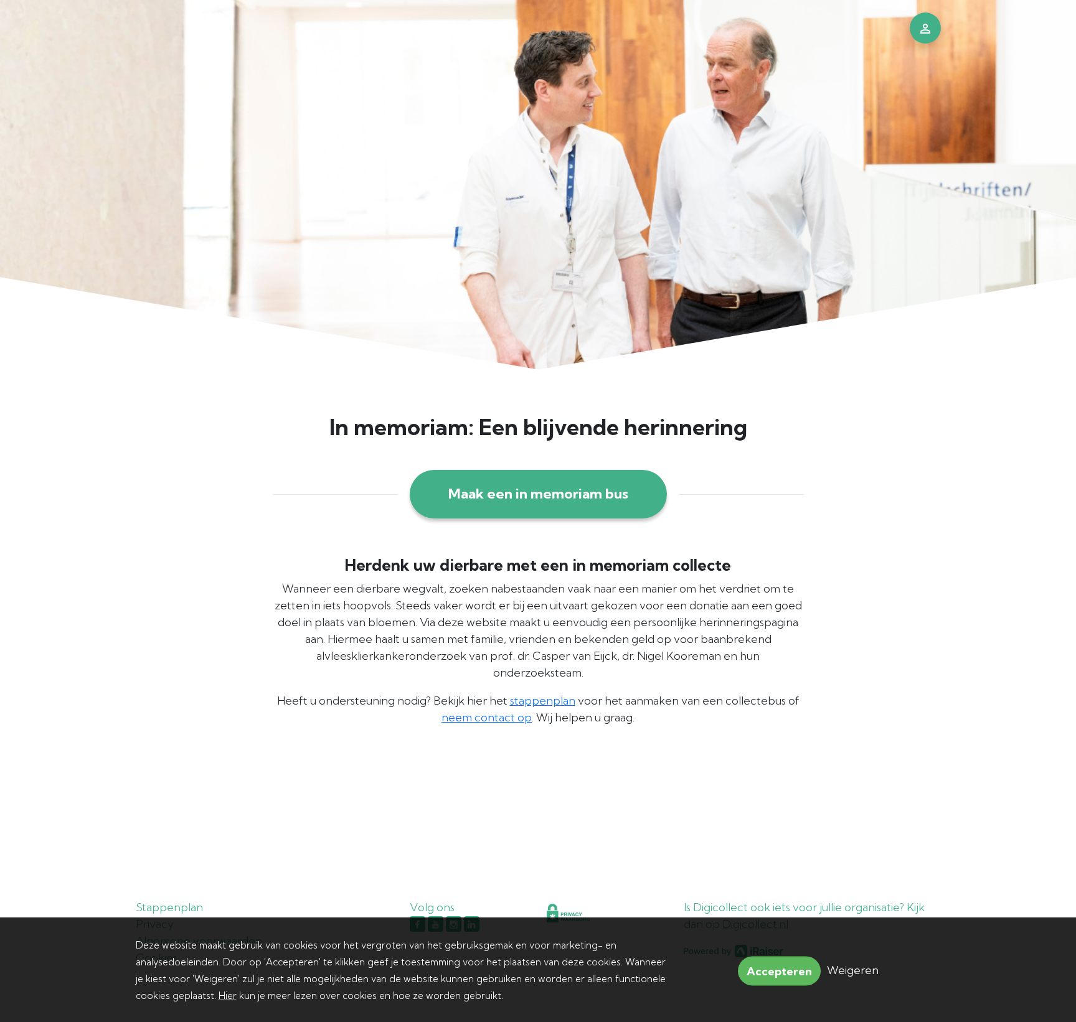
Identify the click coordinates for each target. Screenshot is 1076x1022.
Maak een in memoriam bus (538, 493)
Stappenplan (169, 907)
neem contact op (486, 717)
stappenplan (542, 700)
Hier (228, 995)
